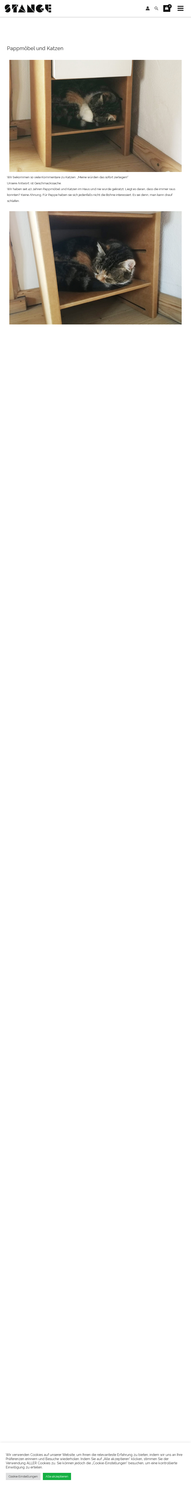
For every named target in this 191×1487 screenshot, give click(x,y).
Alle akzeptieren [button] (57, 1476)
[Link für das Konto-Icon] (148, 8)
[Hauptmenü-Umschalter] (180, 8)
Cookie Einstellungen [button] (23, 1476)
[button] (156, 8)
